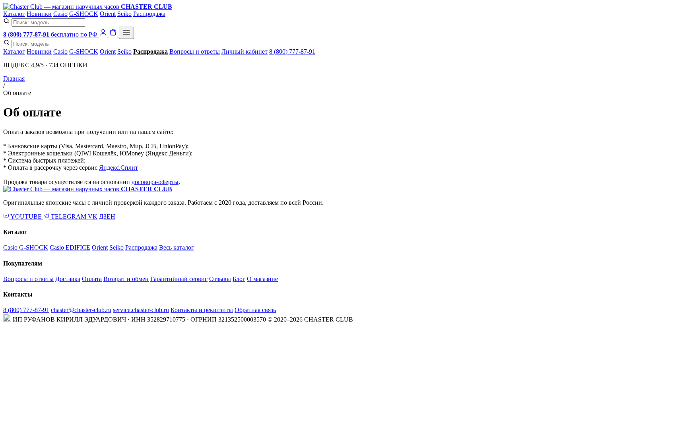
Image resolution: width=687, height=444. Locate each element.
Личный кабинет (244, 51)
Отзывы (220, 278)
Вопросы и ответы (194, 51)
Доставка (67, 278)
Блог (239, 278)
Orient (108, 13)
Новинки (39, 13)
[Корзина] (114, 34)
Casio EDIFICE (70, 247)
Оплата (92, 278)
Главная (14, 78)
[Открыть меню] (126, 33)
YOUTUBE (26, 216)
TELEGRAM (68, 216)
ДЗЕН (107, 216)
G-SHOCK (83, 13)
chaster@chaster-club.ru (81, 309)
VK (92, 216)
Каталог (14, 13)
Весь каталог (176, 247)
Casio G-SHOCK (25, 247)
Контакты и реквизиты (202, 309)
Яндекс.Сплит (118, 167)
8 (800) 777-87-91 (292, 51)
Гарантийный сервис (179, 278)
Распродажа (149, 13)
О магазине (262, 278)
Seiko (124, 13)
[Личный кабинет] (104, 34)
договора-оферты (155, 181)
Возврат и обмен (126, 278)
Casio (60, 13)
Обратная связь (255, 309)
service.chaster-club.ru (141, 309)
